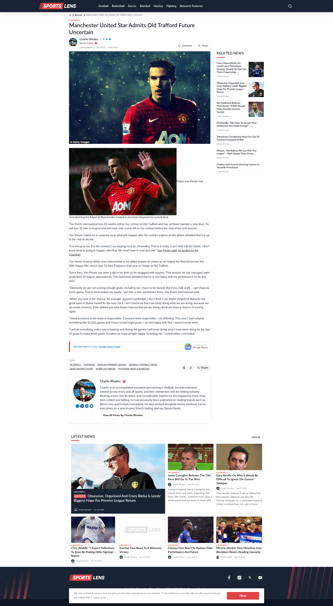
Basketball (118, 6)
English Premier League (112, 365)
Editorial (89, 365)
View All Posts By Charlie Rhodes (123, 415)
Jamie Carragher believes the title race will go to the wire (189, 477)
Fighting (171, 6)
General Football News (143, 365)
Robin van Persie (105, 369)
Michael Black (226, 557)
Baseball (145, 6)
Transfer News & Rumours (134, 369)
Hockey (158, 6)
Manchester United (81, 369)
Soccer (132, 6)
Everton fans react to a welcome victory (140, 550)
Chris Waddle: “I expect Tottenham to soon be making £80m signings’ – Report (93, 552)
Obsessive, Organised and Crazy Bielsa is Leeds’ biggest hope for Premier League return (117, 498)
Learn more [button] (99, 597)
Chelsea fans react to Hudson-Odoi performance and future (190, 550)
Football (103, 6)
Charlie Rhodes (223, 76)
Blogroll (78, 15)
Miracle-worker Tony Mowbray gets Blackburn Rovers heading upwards (239, 550)
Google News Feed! (109, 346)
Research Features (191, 6)
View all (256, 436)
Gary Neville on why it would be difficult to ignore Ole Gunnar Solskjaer (237, 479)
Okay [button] (243, 595)
